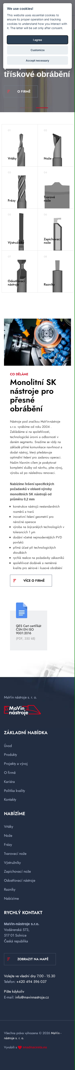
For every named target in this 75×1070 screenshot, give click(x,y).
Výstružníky (12, 862)
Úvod (8, 745)
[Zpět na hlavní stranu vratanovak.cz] (22, 711)
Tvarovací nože (15, 853)
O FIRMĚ (23, 91)
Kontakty (10, 799)
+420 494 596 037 (31, 981)
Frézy (8, 844)
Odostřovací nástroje (19, 880)
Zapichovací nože (17, 871)
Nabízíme (11, 898)
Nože (8, 835)
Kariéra (9, 781)
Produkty (10, 754)
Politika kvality (14, 790)
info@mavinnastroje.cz (32, 997)
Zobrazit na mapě (32, 959)
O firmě (10, 772)
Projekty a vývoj (16, 763)
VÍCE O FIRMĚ (34, 580)
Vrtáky (8, 826)
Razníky (9, 889)
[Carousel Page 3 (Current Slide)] (42, 107)
